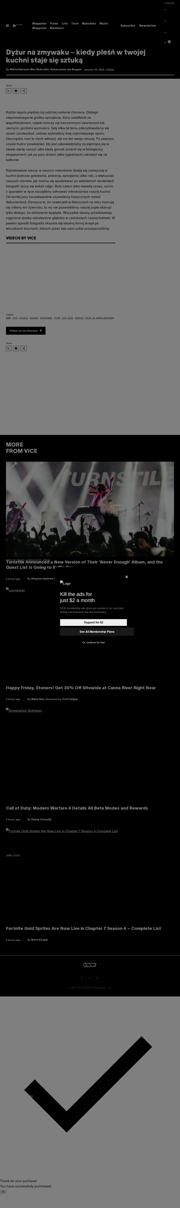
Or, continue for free (93, 642)
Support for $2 (93, 622)
